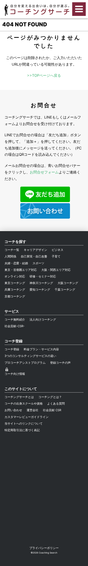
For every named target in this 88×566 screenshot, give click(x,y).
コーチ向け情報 (15, 374)
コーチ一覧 (12, 250)
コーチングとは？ (50, 397)
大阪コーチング (68, 283)
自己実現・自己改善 (34, 256)
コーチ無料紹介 (15, 319)
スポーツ (38, 263)
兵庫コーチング (15, 289)
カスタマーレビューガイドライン (27, 417)
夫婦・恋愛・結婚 (16, 263)
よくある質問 (56, 403)
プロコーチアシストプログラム (25, 362)
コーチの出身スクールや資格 (24, 403)
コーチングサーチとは (19, 397)
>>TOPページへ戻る (44, 75)
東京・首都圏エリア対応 (21, 270)
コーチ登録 (12, 349)
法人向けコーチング (43, 319)
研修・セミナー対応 (43, 276)
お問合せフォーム (44, 172)
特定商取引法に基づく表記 (22, 430)
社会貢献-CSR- (15, 326)
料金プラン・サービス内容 (41, 349)
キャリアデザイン (35, 250)
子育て (56, 256)
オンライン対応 (15, 276)
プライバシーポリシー (44, 548)
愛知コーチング (40, 289)
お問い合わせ (13, 410)
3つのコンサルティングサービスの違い (30, 356)
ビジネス (57, 250)
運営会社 (32, 410)
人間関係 (10, 256)
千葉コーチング (65, 289)
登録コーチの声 (60, 362)
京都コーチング (15, 296)
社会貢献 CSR (52, 410)
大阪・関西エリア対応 (56, 270)
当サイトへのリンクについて (24, 423)
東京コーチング (15, 283)
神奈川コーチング (41, 283)
